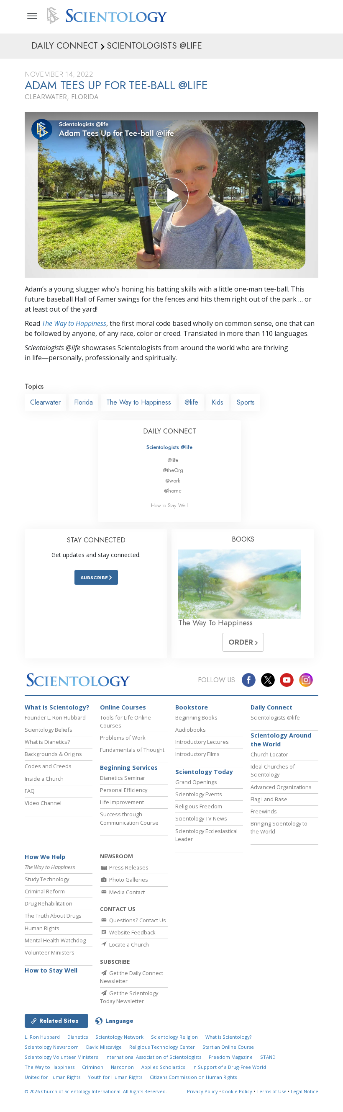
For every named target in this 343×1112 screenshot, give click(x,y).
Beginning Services (129, 767)
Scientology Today (204, 772)
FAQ (30, 791)
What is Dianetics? (47, 742)
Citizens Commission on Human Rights (193, 1077)
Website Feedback (132, 932)
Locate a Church (128, 944)
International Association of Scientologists (153, 1057)
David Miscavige (104, 1047)
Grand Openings (196, 782)
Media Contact (126, 892)
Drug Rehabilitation (48, 903)
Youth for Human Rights (115, 1077)
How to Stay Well (169, 505)
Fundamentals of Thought (132, 749)
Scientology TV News (201, 818)
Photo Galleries (128, 879)
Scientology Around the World (281, 739)
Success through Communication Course (129, 818)
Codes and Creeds (48, 766)
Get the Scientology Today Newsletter (129, 997)
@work (172, 481)
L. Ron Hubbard (42, 1037)
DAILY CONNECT (169, 431)
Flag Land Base (269, 799)
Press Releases (128, 867)
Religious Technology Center (162, 1047)
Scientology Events (198, 794)
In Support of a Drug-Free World (229, 1067)
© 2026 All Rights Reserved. (96, 1091)
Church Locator (269, 754)
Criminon (92, 1067)
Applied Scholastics (163, 1067)
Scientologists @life (169, 447)
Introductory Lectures (202, 742)
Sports (246, 402)
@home (173, 491)
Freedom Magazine (231, 1057)
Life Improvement (122, 802)
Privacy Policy (202, 1091)
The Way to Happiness (74, 323)
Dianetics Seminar (122, 778)
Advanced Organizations (281, 787)
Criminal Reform (45, 891)
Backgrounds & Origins (53, 754)
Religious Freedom (198, 806)
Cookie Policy (237, 1091)
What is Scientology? (57, 707)
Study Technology (47, 879)
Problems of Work (123, 737)
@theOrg (173, 470)
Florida (83, 402)
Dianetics (77, 1037)
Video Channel (43, 803)
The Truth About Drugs (53, 915)
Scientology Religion (174, 1037)
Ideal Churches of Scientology (273, 770)
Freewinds (264, 811)
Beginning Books (196, 717)
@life (191, 402)
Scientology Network (119, 1037)
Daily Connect (271, 707)
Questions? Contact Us (137, 920)
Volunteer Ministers (49, 952)
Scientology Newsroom (52, 1047)
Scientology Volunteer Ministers (61, 1057)
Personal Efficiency (123, 790)
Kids (217, 402)
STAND (268, 1057)
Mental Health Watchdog (55, 940)
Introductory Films (197, 754)
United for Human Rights (52, 1077)
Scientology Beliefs (48, 729)
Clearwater (45, 402)
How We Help (45, 857)
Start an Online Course (228, 1047)
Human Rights (42, 928)
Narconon (122, 1067)
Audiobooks (190, 729)
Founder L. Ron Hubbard (55, 717)
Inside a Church (44, 778)
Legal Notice (304, 1091)
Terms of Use (271, 1091)
